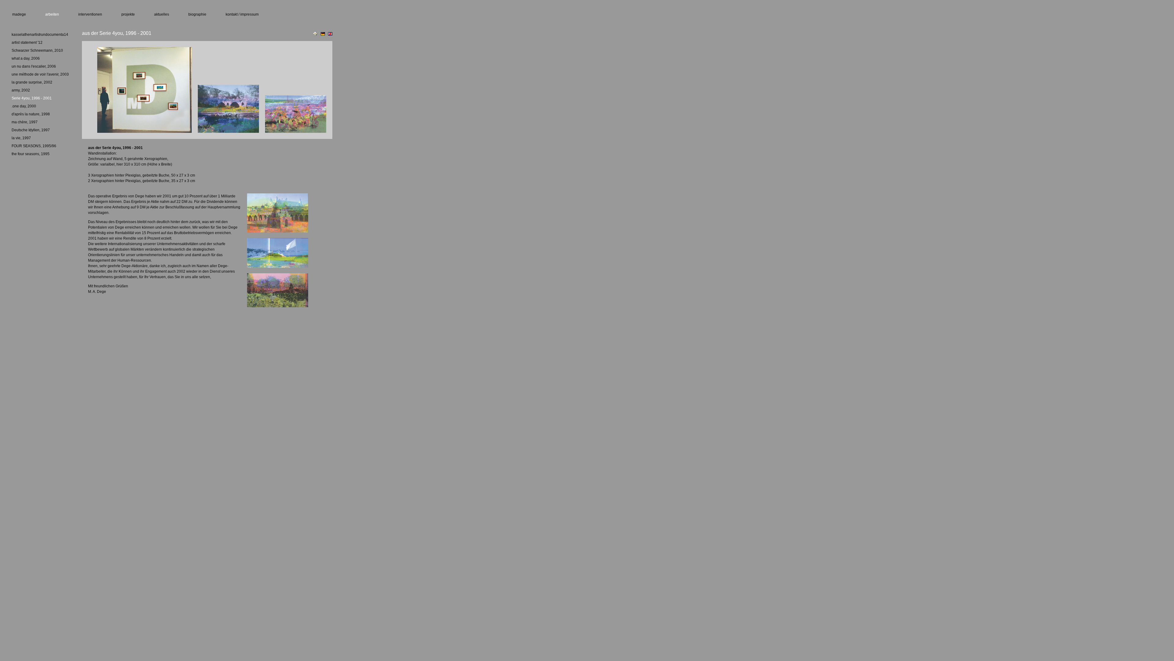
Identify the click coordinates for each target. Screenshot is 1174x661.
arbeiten (52, 14)
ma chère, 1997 (25, 122)
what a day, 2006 (26, 58)
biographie (197, 14)
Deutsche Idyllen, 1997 (31, 130)
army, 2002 (21, 90)
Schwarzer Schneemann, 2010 (37, 50)
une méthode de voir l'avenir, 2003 (40, 74)
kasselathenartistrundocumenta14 (40, 34)
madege (19, 14)
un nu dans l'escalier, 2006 (34, 66)
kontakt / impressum (242, 14)
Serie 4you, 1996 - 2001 (32, 98)
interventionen (90, 14)
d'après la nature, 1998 (31, 114)
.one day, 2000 (24, 106)
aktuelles (161, 14)
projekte (128, 14)
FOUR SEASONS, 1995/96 (34, 146)
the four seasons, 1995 (31, 154)
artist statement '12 (27, 42)
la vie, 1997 (21, 138)
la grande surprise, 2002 (32, 82)
